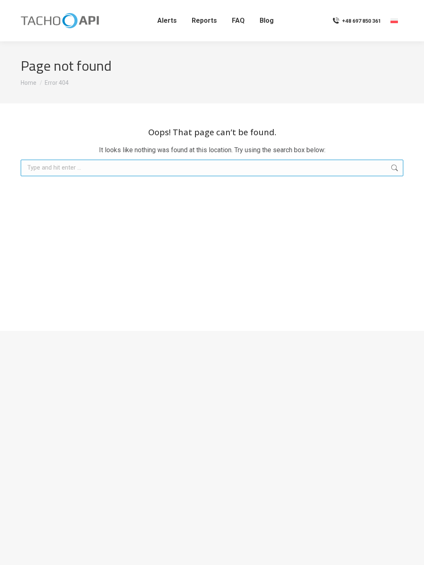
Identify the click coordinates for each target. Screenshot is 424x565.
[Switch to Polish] (394, 20)
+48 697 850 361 (361, 21)
